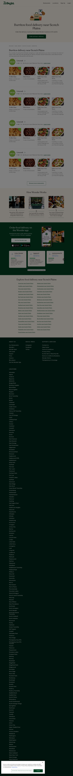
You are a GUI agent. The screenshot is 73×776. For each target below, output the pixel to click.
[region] (23, 767)
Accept (38, 770)
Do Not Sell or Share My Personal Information (22, 770)
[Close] (42, 762)
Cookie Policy (14, 767)
